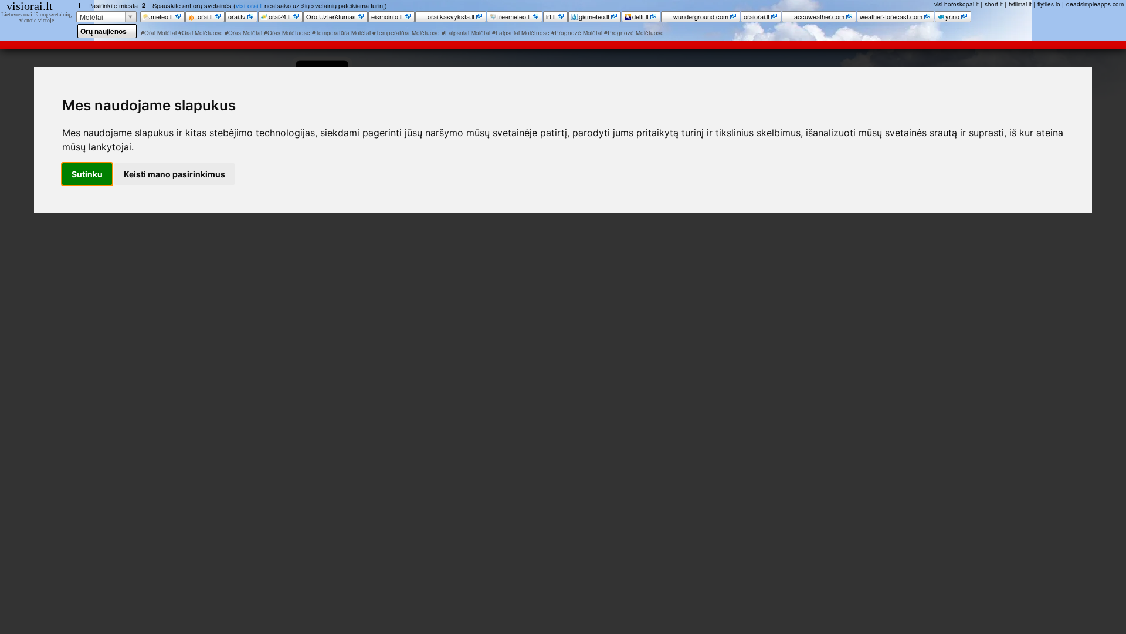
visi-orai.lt (249, 5)
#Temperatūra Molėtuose (406, 33)
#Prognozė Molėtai (576, 33)
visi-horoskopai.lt (956, 4)
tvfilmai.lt (1020, 4)
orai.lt (204, 16)
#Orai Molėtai (159, 33)
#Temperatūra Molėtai (341, 33)
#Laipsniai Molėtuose (521, 33)
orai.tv (237, 16)
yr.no (952, 16)
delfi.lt (640, 16)
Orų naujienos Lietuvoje (103, 32)
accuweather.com (818, 16)
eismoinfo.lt (387, 16)
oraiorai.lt (756, 16)
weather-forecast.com (891, 16)
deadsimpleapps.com (1095, 4)
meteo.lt (162, 16)
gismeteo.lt (594, 16)
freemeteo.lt (514, 16)
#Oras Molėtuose (287, 33)
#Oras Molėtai (243, 33)
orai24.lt (280, 16)
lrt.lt (551, 16)
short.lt (994, 4)
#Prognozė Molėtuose (634, 33)
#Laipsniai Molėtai (466, 33)
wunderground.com (699, 16)
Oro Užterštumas (331, 16)
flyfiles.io (1048, 4)
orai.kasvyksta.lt (450, 16)
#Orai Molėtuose (200, 33)
